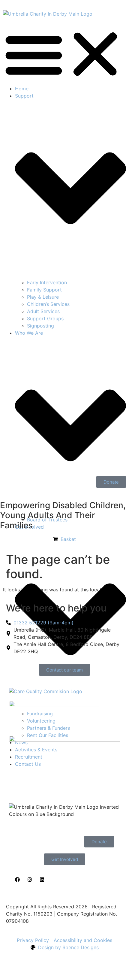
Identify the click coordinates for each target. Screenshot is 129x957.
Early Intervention (47, 282)
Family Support (44, 290)
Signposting (40, 326)
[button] (64, 54)
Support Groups (45, 318)
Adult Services (43, 311)
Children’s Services (48, 304)
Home (21, 89)
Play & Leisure (43, 297)
